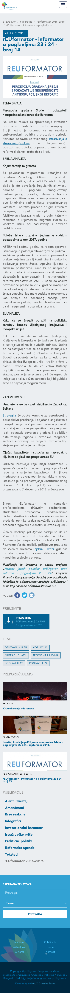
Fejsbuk (38, 549)
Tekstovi (11, 854)
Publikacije (26, 22)
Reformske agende (20, 848)
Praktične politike (19, 841)
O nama (19, 952)
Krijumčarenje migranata (18, 708)
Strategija (9, 415)
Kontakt (50, 952)
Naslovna (19, 942)
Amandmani (14, 808)
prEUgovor (9, 22)
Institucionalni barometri (24, 828)
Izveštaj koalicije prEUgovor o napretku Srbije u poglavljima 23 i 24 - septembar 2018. (33, 743)
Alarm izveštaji (16, 801)
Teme (50, 947)
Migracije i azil (16, 655)
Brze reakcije (15, 814)
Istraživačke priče (18, 834)
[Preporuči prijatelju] (31, 596)
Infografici (13, 821)
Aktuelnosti (19, 947)
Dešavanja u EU (16, 647)
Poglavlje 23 (14, 663)
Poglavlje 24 (38, 663)
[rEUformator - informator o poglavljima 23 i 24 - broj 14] (35, 77)
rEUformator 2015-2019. (51, 22)
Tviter (50, 549)
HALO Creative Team (43, 984)
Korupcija (40, 647)
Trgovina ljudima (46, 655)
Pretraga (35, 914)
